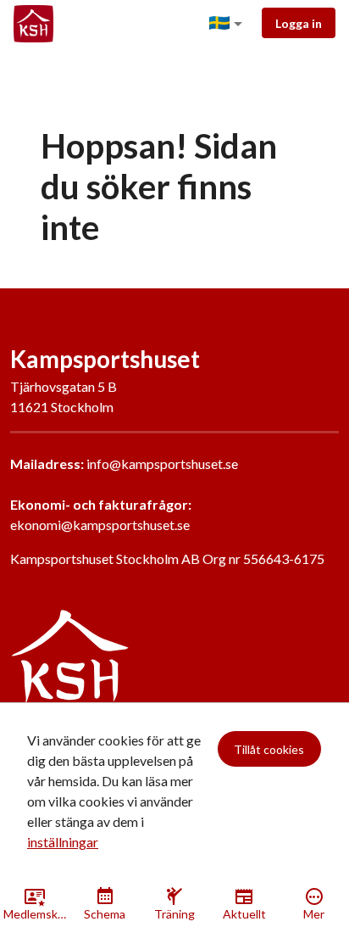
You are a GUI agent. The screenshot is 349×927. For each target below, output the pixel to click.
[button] (228, 24)
